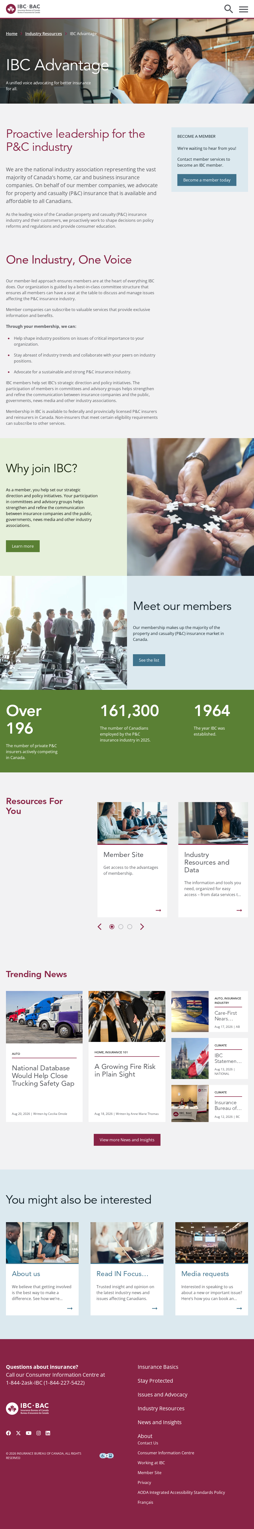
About (145, 1436)
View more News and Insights (127, 1140)
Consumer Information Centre (166, 1453)
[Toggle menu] (243, 8)
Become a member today (206, 180)
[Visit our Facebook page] (8, 1433)
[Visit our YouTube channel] (29, 1433)
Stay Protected (155, 1380)
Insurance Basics (158, 1366)
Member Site (149, 1472)
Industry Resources (43, 33)
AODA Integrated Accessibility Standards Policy (181, 1492)
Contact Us (148, 1443)
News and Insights (160, 1422)
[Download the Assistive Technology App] (106, 1456)
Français (145, 1502)
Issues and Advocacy (163, 1394)
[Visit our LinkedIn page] (48, 1433)
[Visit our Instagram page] (38, 1433)
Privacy (144, 1482)
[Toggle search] (228, 8)
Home (11, 33)
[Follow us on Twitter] (18, 1433)
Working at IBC (151, 1462)
